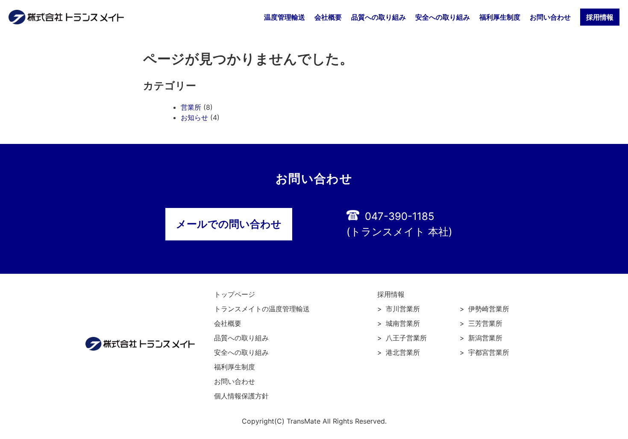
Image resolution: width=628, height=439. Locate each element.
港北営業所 (403, 352)
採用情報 (391, 294)
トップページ (234, 294)
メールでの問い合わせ (229, 224)
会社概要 (328, 17)
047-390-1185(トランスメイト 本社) (399, 224)
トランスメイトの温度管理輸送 (262, 308)
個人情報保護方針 (241, 396)
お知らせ (194, 117)
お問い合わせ (550, 17)
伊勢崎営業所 (488, 308)
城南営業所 (403, 323)
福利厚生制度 (499, 17)
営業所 (191, 107)
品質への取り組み (378, 17)
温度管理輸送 (284, 17)
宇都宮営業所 (488, 352)
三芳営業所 (485, 323)
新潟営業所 (485, 338)
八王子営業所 (406, 338)
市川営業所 (403, 308)
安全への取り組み (442, 17)
